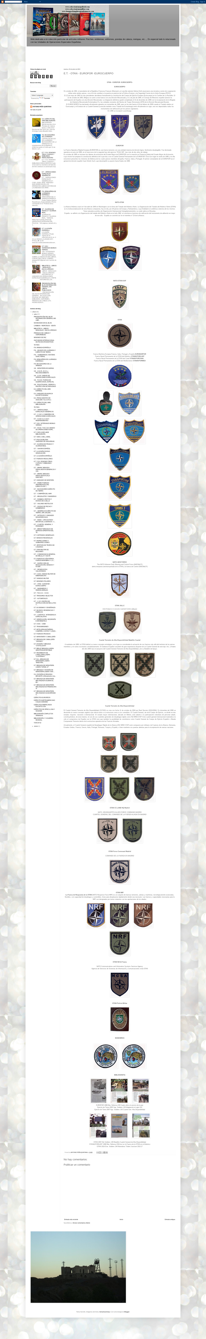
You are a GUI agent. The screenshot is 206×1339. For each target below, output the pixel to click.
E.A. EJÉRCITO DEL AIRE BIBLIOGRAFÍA (48, 119)
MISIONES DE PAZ (40, 337)
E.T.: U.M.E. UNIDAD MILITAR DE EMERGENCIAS (44, 574)
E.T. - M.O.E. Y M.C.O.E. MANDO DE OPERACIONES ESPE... (44, 428)
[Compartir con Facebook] (104, 1152)
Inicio (121, 1219)
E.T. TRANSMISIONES (41, 626)
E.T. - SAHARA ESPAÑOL (42, 448)
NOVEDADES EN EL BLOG (43, 323)
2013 (34, 312)
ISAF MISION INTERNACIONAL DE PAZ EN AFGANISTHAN (44, 341)
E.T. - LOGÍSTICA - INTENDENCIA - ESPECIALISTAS (45, 615)
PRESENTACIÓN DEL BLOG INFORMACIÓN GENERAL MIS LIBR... (45, 318)
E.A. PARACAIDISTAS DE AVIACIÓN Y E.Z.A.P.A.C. (43, 399)
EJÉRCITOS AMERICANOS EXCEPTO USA (43, 705)
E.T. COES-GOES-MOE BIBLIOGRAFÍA (41, 433)
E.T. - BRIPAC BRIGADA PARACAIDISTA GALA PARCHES (42, 475)
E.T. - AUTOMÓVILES (41, 598)
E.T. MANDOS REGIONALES (43, 538)
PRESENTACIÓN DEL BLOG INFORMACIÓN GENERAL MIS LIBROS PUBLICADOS (49, 287)
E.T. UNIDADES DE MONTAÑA (44, 480)
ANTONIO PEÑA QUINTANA (42, 106)
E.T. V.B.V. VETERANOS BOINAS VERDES (49, 248)
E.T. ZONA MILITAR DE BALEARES (41, 550)
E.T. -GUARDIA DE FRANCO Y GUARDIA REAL (49, 210)
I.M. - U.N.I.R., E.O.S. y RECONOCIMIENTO (41, 372)
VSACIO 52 (37, 723)
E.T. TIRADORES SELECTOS (43, 596)
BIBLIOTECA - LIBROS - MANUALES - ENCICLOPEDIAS (49, 267)
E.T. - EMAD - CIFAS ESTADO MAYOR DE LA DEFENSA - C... (45, 520)
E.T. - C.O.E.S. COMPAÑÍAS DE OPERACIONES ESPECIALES (44, 415)
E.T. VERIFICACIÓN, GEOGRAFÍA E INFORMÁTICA (45, 620)
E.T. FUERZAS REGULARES (43, 459)
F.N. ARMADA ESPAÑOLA (42, 347)
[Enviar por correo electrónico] (97, 1152)
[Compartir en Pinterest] (107, 1152)
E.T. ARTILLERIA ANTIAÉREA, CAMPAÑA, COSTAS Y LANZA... (45, 630)
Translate (47, 98)
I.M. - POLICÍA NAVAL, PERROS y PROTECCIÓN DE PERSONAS (45, 385)
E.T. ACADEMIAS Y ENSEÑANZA (44, 607)
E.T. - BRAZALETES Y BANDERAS (45, 496)
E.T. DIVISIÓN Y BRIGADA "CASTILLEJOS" (42, 644)
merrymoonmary (104, 1312)
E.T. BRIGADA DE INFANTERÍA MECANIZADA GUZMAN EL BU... (44, 680)
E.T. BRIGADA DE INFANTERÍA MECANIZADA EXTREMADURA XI (45, 686)
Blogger (126, 1312)
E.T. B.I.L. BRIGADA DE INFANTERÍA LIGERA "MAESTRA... (41, 660)
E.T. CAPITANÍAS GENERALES (44, 535)
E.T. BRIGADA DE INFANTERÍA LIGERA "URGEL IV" (44, 666)
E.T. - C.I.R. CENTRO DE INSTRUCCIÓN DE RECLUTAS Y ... (45, 603)
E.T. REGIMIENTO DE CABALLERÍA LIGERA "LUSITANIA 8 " (42, 654)
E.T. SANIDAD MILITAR (41, 578)
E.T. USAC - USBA (40, 624)
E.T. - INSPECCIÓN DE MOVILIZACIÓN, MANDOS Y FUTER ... (44, 565)
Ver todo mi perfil (35, 110)
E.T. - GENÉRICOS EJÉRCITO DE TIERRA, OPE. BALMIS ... (45, 512)
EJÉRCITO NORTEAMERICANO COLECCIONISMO (44, 701)
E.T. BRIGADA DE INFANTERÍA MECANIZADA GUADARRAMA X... (45, 693)
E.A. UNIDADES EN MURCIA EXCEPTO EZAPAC (43, 394)
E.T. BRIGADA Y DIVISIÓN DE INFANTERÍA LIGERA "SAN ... (44, 670)
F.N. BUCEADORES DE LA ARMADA (48, 135)
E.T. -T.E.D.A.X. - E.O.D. (41, 593)
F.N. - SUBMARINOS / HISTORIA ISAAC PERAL (44, 355)
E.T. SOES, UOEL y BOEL (42, 437)
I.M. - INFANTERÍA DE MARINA (44, 368)
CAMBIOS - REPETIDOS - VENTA (45, 326)
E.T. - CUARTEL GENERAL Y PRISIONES (43, 525)
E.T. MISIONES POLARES (42, 581)
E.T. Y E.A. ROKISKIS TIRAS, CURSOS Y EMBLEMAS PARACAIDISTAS (49, 155)
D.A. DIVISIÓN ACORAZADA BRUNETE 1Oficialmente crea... (45, 675)
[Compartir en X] (102, 1152)
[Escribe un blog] (100, 1152)
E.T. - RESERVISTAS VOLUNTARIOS (40, 570)
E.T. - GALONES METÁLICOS (43, 503)
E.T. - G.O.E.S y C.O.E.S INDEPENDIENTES (41, 419)
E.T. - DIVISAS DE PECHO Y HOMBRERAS (43, 507)
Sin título (36, 345)
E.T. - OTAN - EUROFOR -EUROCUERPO (42, 584)
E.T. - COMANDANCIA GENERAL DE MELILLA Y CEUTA (44, 555)
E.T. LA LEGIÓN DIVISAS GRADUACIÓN (42, 452)
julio (35, 314)
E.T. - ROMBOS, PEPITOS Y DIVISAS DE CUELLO (43, 500)
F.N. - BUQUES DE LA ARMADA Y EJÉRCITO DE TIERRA (45, 351)
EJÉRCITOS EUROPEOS (42, 697)
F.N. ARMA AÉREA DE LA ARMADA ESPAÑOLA (49, 193)
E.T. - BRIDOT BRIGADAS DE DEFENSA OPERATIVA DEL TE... (44, 530)
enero (36, 726)
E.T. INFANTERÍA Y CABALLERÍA (44, 637)
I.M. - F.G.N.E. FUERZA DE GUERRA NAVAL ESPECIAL (44, 381)
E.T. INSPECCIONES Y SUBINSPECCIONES (41, 541)
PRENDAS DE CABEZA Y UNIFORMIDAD (42, 334)
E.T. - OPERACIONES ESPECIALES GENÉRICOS (49, 173)
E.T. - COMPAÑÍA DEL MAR (43, 493)
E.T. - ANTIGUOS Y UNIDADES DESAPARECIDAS (44, 516)
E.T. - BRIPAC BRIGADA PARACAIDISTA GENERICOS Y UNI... (45, 469)
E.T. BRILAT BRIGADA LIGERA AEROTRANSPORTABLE (44, 649)
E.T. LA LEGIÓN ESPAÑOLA (47, 229)
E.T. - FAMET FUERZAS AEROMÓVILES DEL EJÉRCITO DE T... (41, 484)
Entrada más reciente (71, 1219)
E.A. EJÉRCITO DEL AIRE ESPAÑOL (42, 390)
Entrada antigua (170, 1219)
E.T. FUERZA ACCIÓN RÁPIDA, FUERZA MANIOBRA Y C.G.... (44, 559)
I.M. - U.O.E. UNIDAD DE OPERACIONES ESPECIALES (44, 376)
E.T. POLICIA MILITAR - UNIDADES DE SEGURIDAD (44, 440)
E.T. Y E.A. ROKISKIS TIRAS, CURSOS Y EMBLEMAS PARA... (43, 463)
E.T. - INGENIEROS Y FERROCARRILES (41, 589)
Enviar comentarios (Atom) (81, 1223)
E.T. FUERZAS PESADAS (42, 634)
